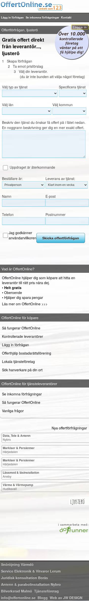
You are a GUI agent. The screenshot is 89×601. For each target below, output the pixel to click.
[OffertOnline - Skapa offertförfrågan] (44, 6)
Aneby (21, 474)
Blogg (43, 597)
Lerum (31, 571)
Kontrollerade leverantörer (22, 336)
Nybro (16, 437)
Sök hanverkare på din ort (22, 369)
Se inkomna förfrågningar (42, 17)
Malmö (16, 590)
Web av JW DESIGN (66, 597)
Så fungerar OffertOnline (21, 327)
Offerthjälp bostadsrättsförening (26, 353)
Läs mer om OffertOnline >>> (24, 303)
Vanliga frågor (13, 410)
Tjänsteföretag (46, 590)
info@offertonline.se (18, 597)
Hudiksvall (18, 487)
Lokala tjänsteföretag (18, 361)
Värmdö (17, 564)
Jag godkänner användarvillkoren (22, 235)
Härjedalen (19, 450)
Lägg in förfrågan (12, 17)
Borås (24, 577)
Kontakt (66, 17)
